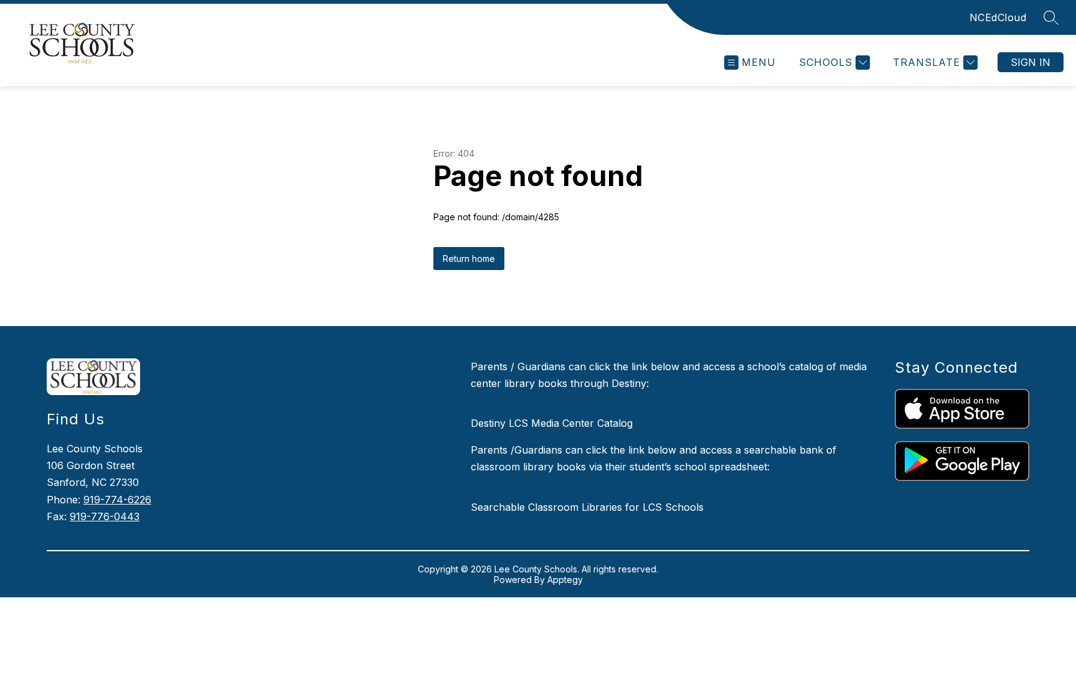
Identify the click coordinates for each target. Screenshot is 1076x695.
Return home (469, 258)
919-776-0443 (104, 516)
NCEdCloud (998, 17)
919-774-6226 (117, 499)
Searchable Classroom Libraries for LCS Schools (587, 507)
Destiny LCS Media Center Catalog (552, 423)
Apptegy (565, 579)
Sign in (1030, 62)
